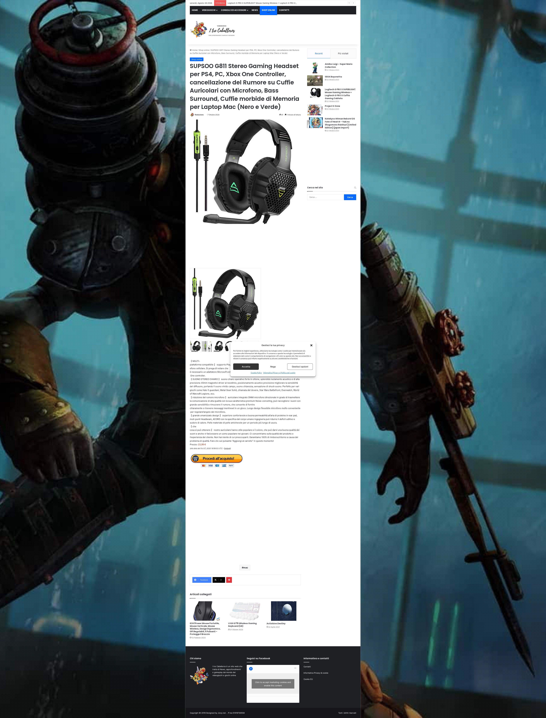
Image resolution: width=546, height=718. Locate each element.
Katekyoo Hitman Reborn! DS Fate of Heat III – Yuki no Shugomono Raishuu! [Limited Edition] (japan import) (275, 3)
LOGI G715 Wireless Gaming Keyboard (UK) (242, 624)
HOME (195, 10)
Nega (273, 366)
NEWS (255, 10)
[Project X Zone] (315, 110)
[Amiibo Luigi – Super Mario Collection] (315, 68)
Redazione (199, 115)
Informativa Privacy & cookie (316, 673)
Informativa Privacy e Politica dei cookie (279, 373)
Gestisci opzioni (300, 366)
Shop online (204, 50)
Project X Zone (332, 106)
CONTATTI (284, 10)
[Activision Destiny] (284, 611)
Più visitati (343, 53)
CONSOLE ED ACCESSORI (233, 10)
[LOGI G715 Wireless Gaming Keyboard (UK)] (245, 611)
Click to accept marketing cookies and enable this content (273, 684)
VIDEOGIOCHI (208, 10)
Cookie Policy (256, 373)
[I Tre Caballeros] (213, 29)
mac (245, 567)
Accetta (246, 366)
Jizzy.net (222, 713)
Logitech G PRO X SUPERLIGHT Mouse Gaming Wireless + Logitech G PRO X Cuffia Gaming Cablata (340, 94)
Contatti (307, 666)
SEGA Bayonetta (333, 76)
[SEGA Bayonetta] (315, 80)
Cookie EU (308, 679)
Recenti (319, 53)
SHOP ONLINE (268, 10)
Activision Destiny (276, 623)
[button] (311, 345)
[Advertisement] (301, 29)
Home (194, 50)
